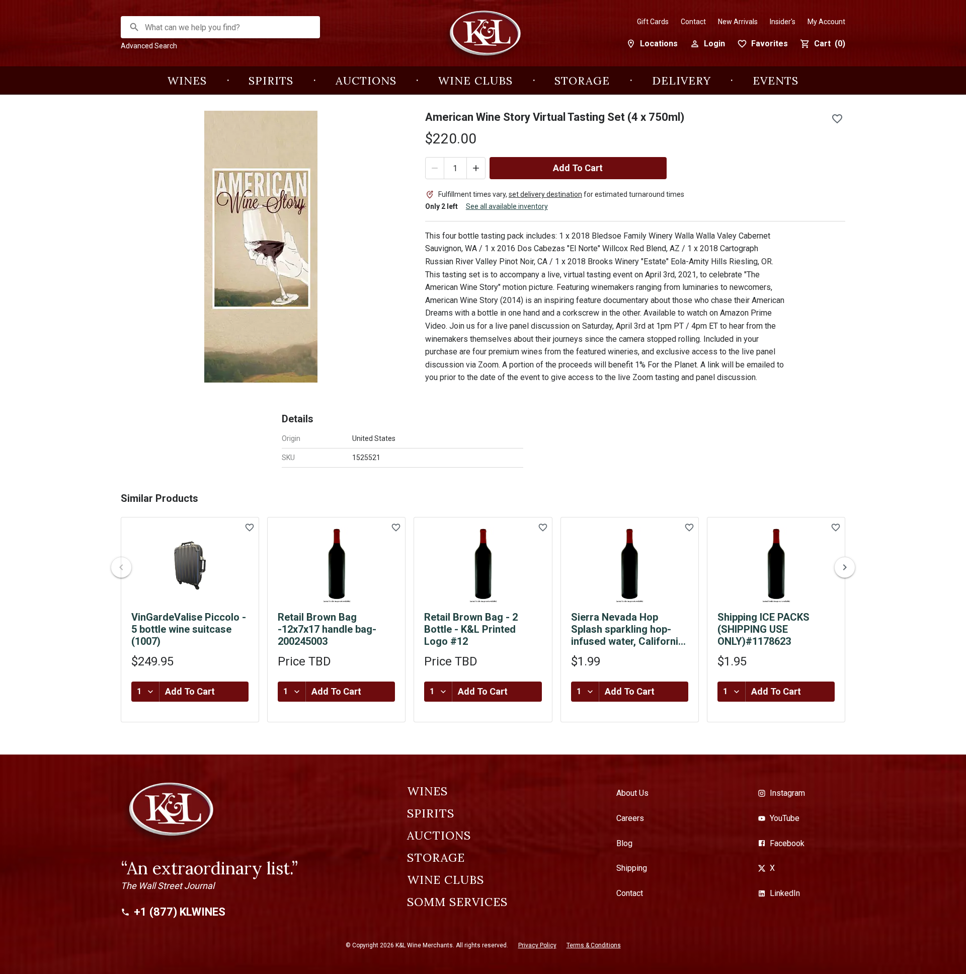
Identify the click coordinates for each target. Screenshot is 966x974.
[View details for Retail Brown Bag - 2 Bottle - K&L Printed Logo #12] (482, 565)
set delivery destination (545, 194)
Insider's (782, 21)
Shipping (631, 868)
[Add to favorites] (837, 119)
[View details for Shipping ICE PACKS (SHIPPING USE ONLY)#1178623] (776, 565)
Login (714, 43)
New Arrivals (738, 21)
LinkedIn (785, 893)
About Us (632, 793)
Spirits (271, 80)
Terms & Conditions (594, 945)
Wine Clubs (475, 80)
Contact (693, 21)
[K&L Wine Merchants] (483, 38)
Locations (659, 43)
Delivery (681, 80)
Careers (630, 818)
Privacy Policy (537, 945)
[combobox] (221, 27)
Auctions (366, 80)
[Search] (134, 27)
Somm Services (457, 902)
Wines (187, 80)
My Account (826, 21)
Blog (624, 843)
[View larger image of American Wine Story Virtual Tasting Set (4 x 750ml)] (261, 247)
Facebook (787, 843)
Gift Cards (653, 21)
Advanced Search (149, 45)
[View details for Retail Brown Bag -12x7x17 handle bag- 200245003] (336, 565)
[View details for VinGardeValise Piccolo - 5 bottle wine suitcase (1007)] (190, 565)
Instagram (787, 793)
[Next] (844, 567)
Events (775, 80)
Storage (582, 80)
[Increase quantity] (476, 168)
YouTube (784, 818)
